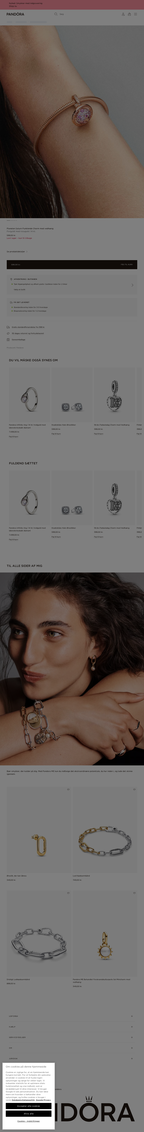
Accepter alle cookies (28, 1106)
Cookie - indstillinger (28, 1121)
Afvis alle (29, 1114)
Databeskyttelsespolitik (23, 1100)
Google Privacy (43, 1100)
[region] (28, 1096)
